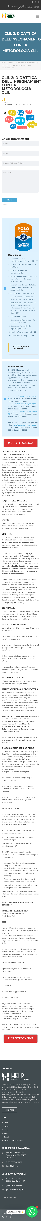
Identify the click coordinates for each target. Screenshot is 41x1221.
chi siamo (9, 1110)
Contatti (6, 1137)
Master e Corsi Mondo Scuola (26, 63)
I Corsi (10, 63)
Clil (4, 104)
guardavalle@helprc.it (15, 1189)
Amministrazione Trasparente (13, 1141)
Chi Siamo (7, 1126)
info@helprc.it (12, 1166)
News (6, 1133)
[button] (5, 113)
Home (3, 63)
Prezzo (5, 204)
